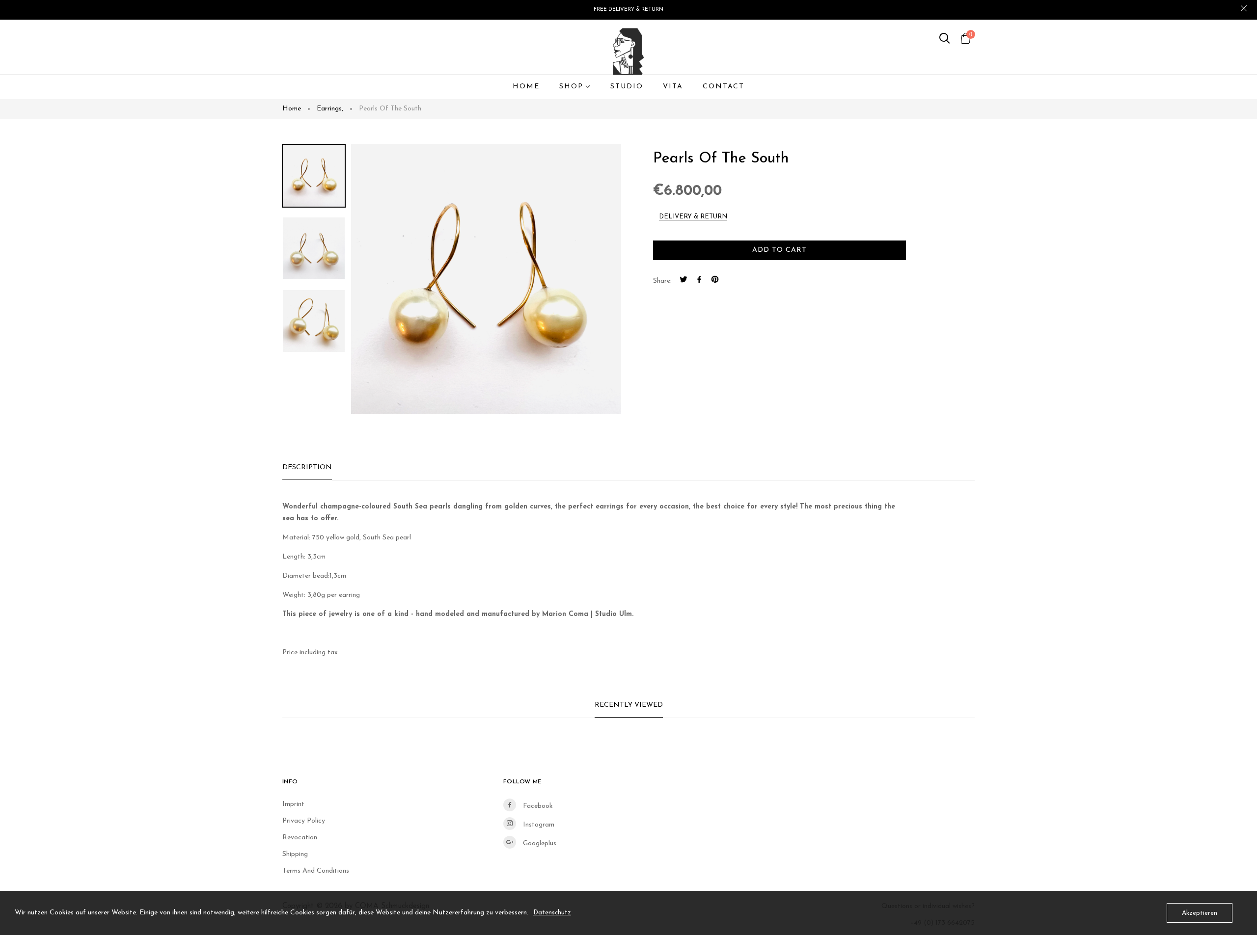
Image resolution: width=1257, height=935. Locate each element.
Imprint (293, 804)
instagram (537, 824)
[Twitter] (683, 281)
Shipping (295, 854)
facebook (537, 806)
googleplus (538, 843)
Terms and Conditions (315, 871)
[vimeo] (715, 281)
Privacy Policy (303, 821)
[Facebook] (699, 281)
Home (291, 108)
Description (307, 467)
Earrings (330, 108)
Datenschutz (552, 912)
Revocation (299, 837)
